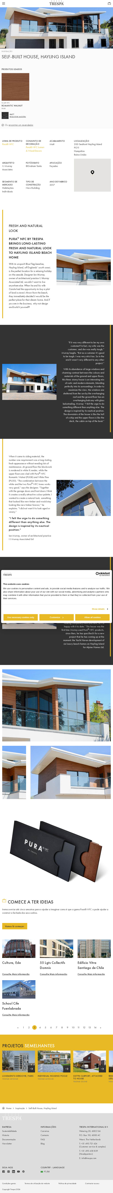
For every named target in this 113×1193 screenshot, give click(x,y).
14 (95, 1027)
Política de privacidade (67, 1183)
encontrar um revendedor (21, 125)
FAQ (43, 1139)
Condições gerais (9, 1183)
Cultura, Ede (11, 962)
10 (73, 1027)
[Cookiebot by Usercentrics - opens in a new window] (98, 574)
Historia (5, 1135)
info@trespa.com (89, 1158)
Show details (98, 609)
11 (78, 1027)
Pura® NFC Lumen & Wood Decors (35, 149)
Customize (55, 617)
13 (89, 1027)
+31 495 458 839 (89, 1151)
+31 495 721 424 (89, 1143)
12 (84, 1027)
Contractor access (92, 1183)
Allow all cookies (92, 617)
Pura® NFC (8, 144)
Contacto (45, 1135)
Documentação (9, 1139)
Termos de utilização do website (37, 1183)
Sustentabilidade (9, 1131)
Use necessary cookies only (20, 617)
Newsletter (7, 1143)
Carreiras (45, 1131)
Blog (43, 1143)
